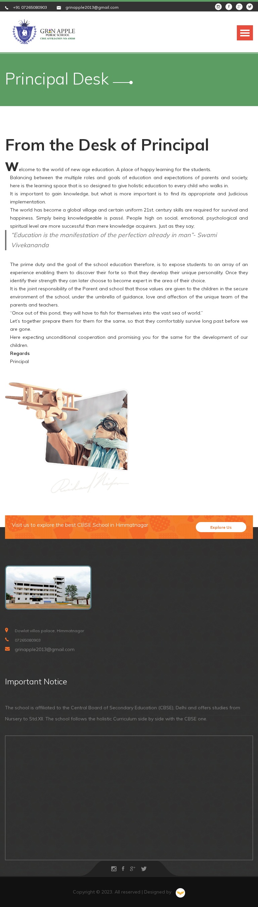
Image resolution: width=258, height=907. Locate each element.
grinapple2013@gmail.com (92, 7)
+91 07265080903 (30, 7)
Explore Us (221, 527)
